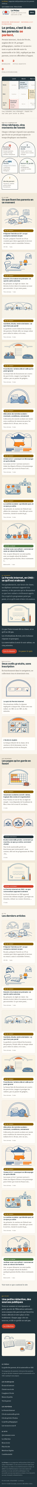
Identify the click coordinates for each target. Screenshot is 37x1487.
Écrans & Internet (8, 1386)
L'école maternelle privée (10, 1414)
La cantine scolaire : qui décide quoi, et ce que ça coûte (18, 505)
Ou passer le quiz (25, 651)
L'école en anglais (10, 740)
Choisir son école (8, 1389)
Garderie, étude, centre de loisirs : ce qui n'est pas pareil (17, 325)
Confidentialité (7, 1454)
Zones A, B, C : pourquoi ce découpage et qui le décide (18, 460)
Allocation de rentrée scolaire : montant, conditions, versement (16, 415)
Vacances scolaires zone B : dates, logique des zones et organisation (16, 796)
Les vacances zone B (9, 1426)
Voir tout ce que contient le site (15, 1285)
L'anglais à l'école (8, 1393)
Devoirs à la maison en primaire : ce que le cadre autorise (17, 280)
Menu (32, 12)
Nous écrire (18, 7)
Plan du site (6, 1447)
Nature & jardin (7, 1397)
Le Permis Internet (8, 1410)
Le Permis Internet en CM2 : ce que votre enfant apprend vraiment (16, 890)
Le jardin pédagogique (9, 1422)
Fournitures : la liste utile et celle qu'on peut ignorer (18, 370)
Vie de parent (6, 1401)
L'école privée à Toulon (10, 1418)
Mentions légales (8, 1451)
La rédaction (8, 1326)
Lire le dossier (9, 651)
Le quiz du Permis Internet (13, 701)
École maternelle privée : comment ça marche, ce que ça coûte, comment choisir (18, 842)
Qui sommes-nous (7, 7)
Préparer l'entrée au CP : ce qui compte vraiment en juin (15, 235)
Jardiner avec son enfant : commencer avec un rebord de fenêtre (18, 550)
